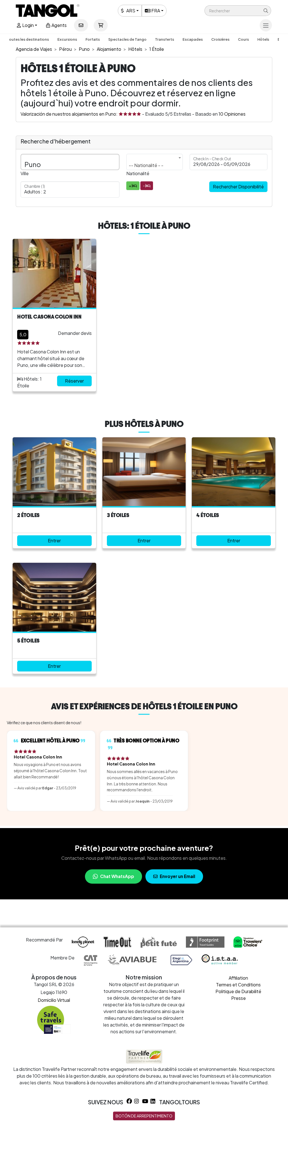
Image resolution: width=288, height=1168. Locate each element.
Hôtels (263, 39)
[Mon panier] (101, 25)
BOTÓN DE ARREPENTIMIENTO (144, 1115)
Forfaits (93, 39)
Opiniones (232, 114)
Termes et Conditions (238, 985)
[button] (237, 10)
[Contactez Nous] (81, 25)
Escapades (193, 39)
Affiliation (238, 978)
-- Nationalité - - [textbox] (146, 165)
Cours (243, 39)
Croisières (220, 39)
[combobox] (154, 162)
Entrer (54, 540)
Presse (238, 998)
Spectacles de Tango (127, 39)
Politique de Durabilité (238, 991)
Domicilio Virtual (54, 1000)
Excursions (67, 39)
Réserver (74, 381)
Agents (59, 25)
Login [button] (27, 25)
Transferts (164, 39)
